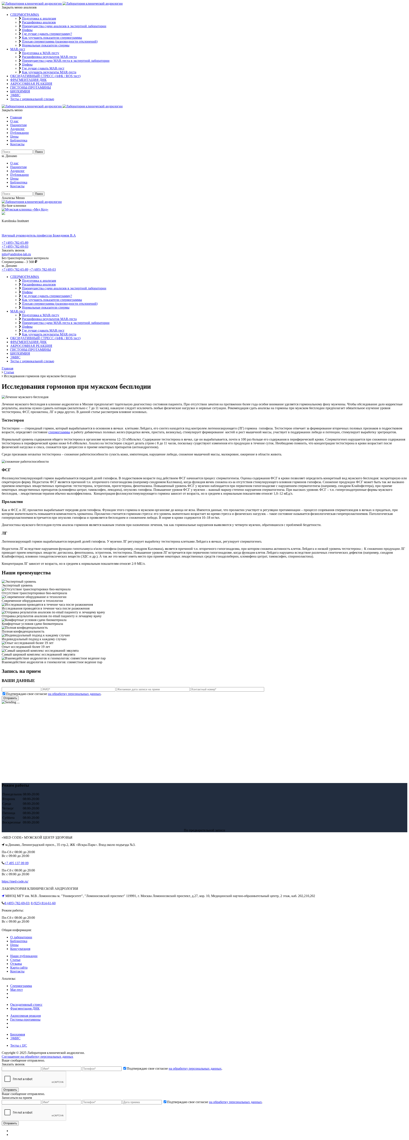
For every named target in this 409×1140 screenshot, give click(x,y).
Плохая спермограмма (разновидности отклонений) (60, 41)
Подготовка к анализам (39, 18)
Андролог (17, 129)
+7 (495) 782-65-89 (15, 242)
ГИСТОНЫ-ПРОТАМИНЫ (30, 87)
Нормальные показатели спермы (45, 45)
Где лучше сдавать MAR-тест (43, 68)
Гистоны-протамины (25, 1019)
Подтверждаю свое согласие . (54, 694)
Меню (20, 198)
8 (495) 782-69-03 (16, 903)
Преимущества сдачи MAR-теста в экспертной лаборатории (65, 60)
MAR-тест (17, 49)
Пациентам (18, 125)
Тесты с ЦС (18, 1045)
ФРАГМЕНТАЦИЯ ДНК (28, 80)
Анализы (8, 198)
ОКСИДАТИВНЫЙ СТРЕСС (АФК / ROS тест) (45, 76)
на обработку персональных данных (74, 694)
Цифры (27, 30)
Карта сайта (18, 967)
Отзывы (16, 963)
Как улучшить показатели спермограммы (52, 37)
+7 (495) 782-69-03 (15, 246)
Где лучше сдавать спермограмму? (47, 34)
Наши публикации (23, 956)
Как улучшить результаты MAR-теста (49, 72)
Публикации (19, 132)
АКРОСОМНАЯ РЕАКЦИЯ (31, 83)
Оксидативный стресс (26, 1004)
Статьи (15, 960)
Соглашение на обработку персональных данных (37, 1056)
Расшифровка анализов (39, 22)
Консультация (20, 949)
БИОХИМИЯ (20, 91)
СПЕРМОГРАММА (24, 14)
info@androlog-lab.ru (16, 254)
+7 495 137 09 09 (16, 863)
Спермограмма (21, 986)
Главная (16, 117)
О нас (14, 121)
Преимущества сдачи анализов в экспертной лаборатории (64, 26)
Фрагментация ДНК (25, 1008)
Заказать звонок (13, 250)
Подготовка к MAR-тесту (40, 53)
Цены (14, 136)
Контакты (17, 144)
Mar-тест (16, 989)
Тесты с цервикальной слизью (32, 99)
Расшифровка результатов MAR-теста (49, 57)
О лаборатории (21, 937)
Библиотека (18, 140)
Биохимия (17, 1034)
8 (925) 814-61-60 (43, 903)
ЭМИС (15, 95)
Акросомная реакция (25, 1015)
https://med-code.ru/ (15, 881)
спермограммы (59, 432)
